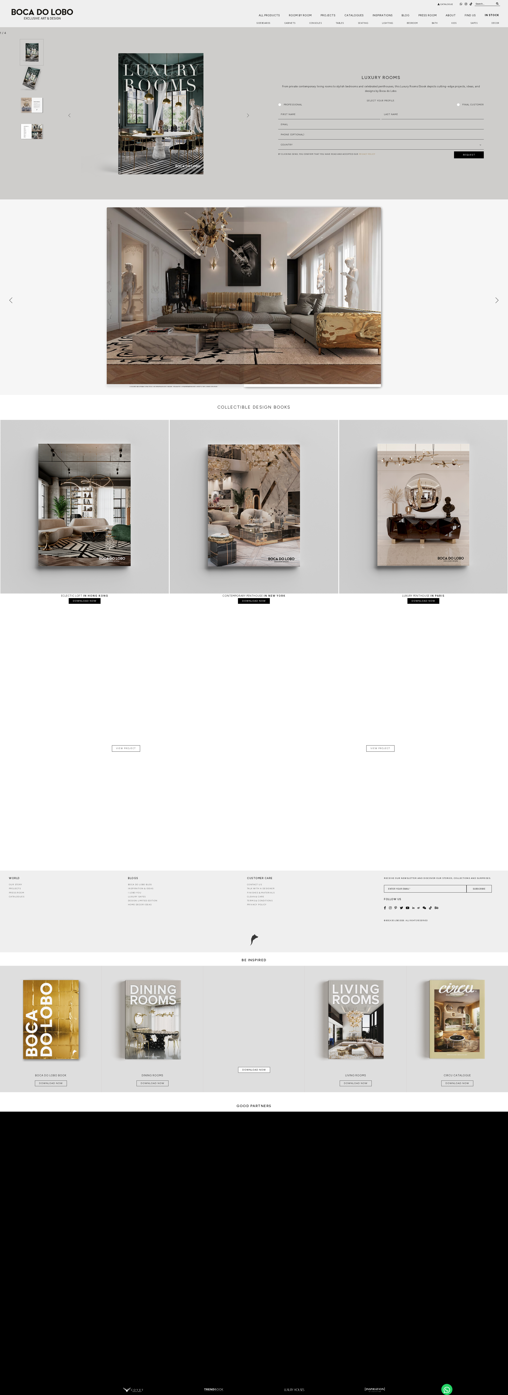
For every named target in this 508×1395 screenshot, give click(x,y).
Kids (454, 23)
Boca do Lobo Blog (140, 884)
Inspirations (383, 15)
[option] (32, 52)
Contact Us (254, 884)
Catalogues (354, 15)
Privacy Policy (257, 904)
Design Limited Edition (143, 900)
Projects (328, 15)
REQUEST (469, 155)
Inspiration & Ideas (141, 888)
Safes (474, 23)
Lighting (387, 23)
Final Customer (473, 104)
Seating (363, 23)
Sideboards (263, 23)
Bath (435, 23)
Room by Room (300, 15)
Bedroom (412, 23)
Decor (495, 23)
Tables (340, 23)
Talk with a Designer (261, 888)
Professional (293, 104)
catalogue (446, 4)
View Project (126, 748)
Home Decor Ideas (140, 904)
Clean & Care (255, 896)
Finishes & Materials (261, 892)
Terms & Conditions (260, 900)
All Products (269, 15)
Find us (470, 15)
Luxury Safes (137, 896)
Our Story (15, 884)
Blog (405, 15)
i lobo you (134, 892)
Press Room (428, 15)
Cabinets (290, 23)
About (451, 15)
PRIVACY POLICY (367, 154)
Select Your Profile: (381, 100)
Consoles (315, 23)
